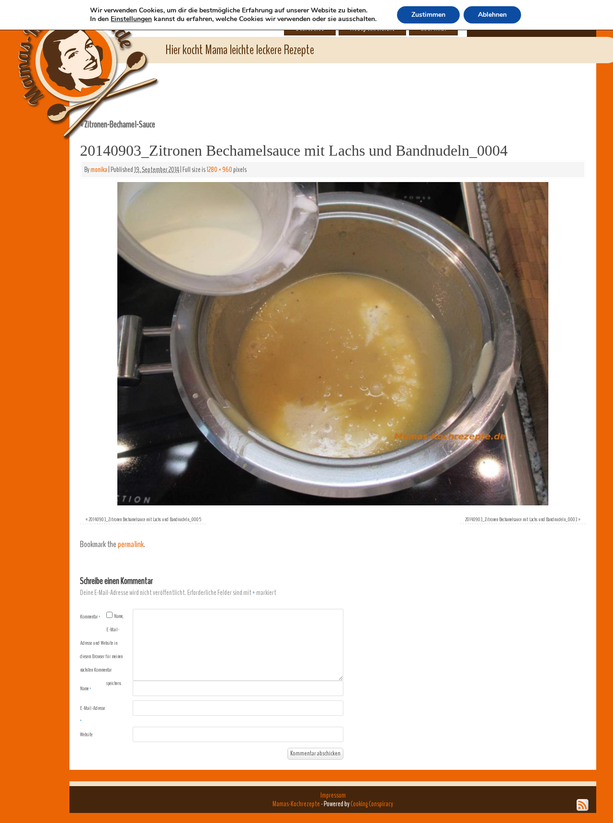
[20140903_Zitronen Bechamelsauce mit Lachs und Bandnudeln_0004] (333, 343)
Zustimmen (428, 14)
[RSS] (583, 805)
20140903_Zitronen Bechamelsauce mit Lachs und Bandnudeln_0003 (521, 519)
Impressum (333, 795)
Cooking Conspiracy (372, 804)
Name (85, 688)
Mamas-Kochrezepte (74, 60)
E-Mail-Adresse (92, 714)
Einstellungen (131, 19)
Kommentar (90, 616)
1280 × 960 (219, 169)
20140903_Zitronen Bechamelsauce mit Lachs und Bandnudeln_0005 (145, 519)
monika (99, 169)
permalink (131, 544)
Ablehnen (492, 14)
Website (86, 734)
